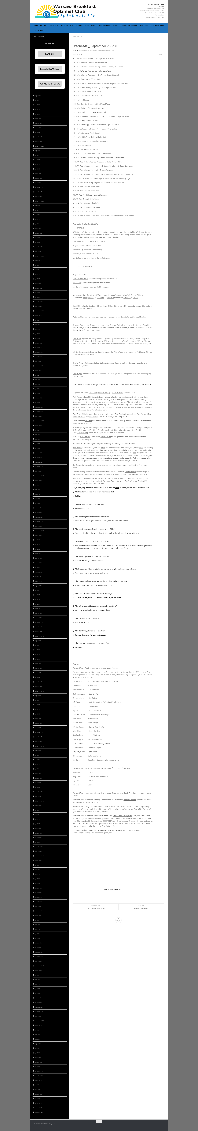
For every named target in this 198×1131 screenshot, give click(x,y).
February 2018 (38, 558)
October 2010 (38, 961)
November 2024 (39, 192)
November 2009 (39, 1011)
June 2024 (37, 215)
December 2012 (39, 842)
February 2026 (38, 123)
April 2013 (37, 824)
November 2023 (39, 247)
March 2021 (38, 393)
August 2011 (38, 915)
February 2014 (38, 778)
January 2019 (38, 512)
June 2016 (37, 650)
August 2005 (38, 1080)
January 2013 (38, 837)
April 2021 (37, 389)
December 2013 (39, 787)
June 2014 (37, 760)
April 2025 (37, 169)
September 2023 (39, 256)
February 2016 (38, 668)
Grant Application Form (85, 25)
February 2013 (38, 833)
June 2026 (37, 105)
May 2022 (37, 329)
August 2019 (38, 480)
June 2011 (37, 924)
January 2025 (38, 183)
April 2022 (37, 334)
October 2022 (38, 306)
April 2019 (37, 499)
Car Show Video (157, 25)
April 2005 (37, 1089)
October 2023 (38, 251)
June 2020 (37, 434)
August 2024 (38, 205)
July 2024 (37, 210)
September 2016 (39, 636)
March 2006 (38, 1057)
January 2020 (38, 457)
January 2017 (38, 618)
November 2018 (39, 521)
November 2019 (39, 466)
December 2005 (39, 1071)
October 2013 (38, 796)
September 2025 (39, 146)
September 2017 (39, 581)
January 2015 (38, 728)
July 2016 (37, 645)
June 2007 (37, 1039)
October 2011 (38, 906)
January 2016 (38, 673)
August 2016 (38, 641)
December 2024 (39, 187)
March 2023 (38, 283)
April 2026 (37, 114)
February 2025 (38, 178)
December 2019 (39, 462)
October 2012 (38, 851)
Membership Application (108, 25)
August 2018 (38, 535)
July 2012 (37, 865)
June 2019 (37, 489)
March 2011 (38, 938)
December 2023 (39, 242)
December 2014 (39, 732)
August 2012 (38, 860)
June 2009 (37, 1034)
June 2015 (37, 705)
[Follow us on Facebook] (53, 36)
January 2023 (38, 292)
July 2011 (37, 920)
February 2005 (38, 1094)
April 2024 (37, 224)
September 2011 (39, 911)
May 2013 (37, 819)
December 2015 (39, 677)
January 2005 (38, 1099)
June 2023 (37, 270)
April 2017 (37, 604)
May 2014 (37, 764)
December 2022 (39, 297)
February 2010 (38, 998)
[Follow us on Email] (64, 36)
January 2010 (38, 1002)
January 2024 (38, 237)
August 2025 (38, 150)
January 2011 (38, 947)
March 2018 (38, 554)
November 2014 (39, 737)
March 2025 (38, 173)
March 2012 (38, 883)
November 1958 (39, 1112)
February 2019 (38, 508)
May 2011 (37, 929)
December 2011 (39, 897)
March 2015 (38, 718)
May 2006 (37, 1048)
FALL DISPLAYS (40, 30)
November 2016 (39, 627)
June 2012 (37, 870)
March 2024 (38, 228)
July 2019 (37, 485)
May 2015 (37, 709)
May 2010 (37, 984)
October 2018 (38, 526)
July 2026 (37, 100)
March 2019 (38, 503)
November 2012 (39, 847)
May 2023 (37, 274)
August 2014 (38, 750)
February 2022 (38, 343)
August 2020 (38, 425)
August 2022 (38, 315)
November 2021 (39, 357)
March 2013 (38, 828)
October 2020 (38, 416)
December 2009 (39, 1007)
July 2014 (37, 755)
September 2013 (39, 801)
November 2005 (39, 1076)
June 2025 (37, 160)
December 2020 (39, 407)
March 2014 (38, 773)
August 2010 (38, 970)
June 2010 (37, 979)
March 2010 (38, 993)
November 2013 (39, 792)
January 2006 (38, 1066)
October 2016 (38, 631)
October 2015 (38, 686)
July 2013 (37, 810)
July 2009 (37, 1030)
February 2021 (38, 398)
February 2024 (38, 233)
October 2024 (38, 196)
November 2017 (39, 572)
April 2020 (37, 444)
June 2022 (37, 325)
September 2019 (39, 476)
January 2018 (38, 563)
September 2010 (39, 966)
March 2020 (38, 448)
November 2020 (39, 412)
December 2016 (39, 622)
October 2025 (38, 141)
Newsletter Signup (129, 25)
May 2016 (37, 654)
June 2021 (37, 379)
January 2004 (38, 1103)
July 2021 (37, 375)
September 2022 (39, 311)
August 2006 (38, 1044)
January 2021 (38, 402)
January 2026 (38, 128)
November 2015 (39, 682)
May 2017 (37, 599)
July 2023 (37, 265)
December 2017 (39, 567)
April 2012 (37, 879)
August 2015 (38, 695)
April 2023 (37, 279)
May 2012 (37, 874)
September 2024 (39, 201)
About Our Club (40, 25)
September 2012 (39, 856)
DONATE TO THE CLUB (50, 84)
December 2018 (39, 517)
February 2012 (38, 888)
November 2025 (39, 137)
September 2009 (39, 1021)
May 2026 (37, 109)
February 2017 (38, 613)
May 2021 (37, 384)
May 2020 (37, 439)
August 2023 (38, 260)
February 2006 (38, 1062)
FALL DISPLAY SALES (49, 69)
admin (76, 51)
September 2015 (39, 691)
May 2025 (37, 164)
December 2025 (39, 132)
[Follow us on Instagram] (60, 36)
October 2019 (38, 471)
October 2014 (38, 741)
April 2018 (37, 549)
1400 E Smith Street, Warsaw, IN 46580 (154, 13)
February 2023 (38, 288)
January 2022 (38, 347)
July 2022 (37, 320)
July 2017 (37, 590)
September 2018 (39, 531)
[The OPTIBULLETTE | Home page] (66, 11)
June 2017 (37, 595)
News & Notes (77, 36)
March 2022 (38, 338)
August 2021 (38, 370)
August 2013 (38, 805)
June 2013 (37, 815)
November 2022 (39, 302)
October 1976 (38, 1108)
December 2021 (39, 352)
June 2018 (37, 540)
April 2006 (37, 1053)
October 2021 (38, 361)
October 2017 (38, 576)
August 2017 (38, 586)
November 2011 (39, 902)
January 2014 (38, 783)
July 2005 (37, 1085)
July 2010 (37, 975)
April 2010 (37, 989)
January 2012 (38, 892)
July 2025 (37, 155)
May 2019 (37, 494)
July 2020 (37, 430)
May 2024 (37, 219)
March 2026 (38, 118)
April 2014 (37, 769)
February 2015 (38, 723)
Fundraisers (66, 25)
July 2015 (37, 700)
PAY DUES (49, 54)
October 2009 (38, 1016)
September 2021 (39, 366)
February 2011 (38, 943)
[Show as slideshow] (112, 889)
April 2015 (37, 714)
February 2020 (38, 453)
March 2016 (38, 663)
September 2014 (39, 746)
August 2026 (38, 96)
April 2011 (37, 934)
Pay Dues (144, 25)
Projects (53, 25)
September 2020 (39, 421)
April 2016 (37, 659)
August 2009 (38, 1025)
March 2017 (38, 608)
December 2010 (39, 952)
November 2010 (39, 957)
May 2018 (37, 544)
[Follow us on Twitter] (57, 36)
